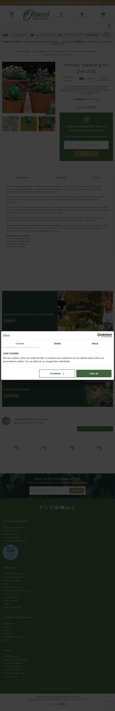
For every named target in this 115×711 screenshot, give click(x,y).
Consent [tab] (20, 343)
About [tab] (95, 343)
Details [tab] (57, 343)
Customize (55, 373)
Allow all (94, 373)
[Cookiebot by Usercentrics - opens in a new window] (99, 335)
